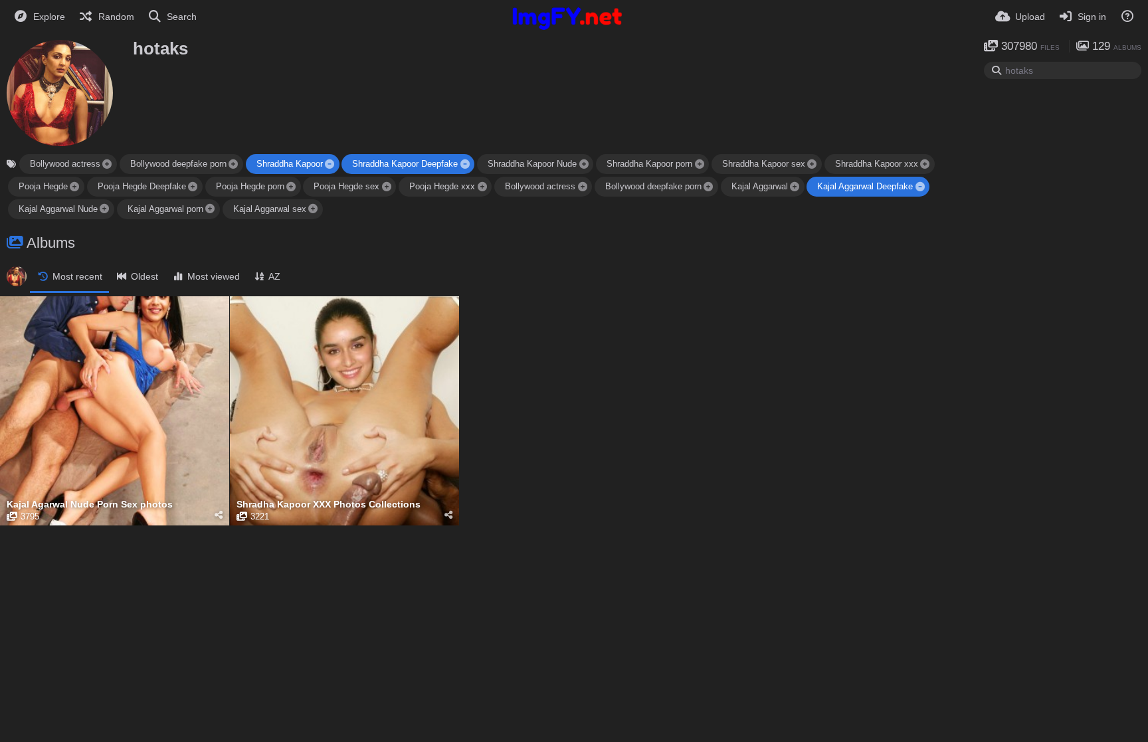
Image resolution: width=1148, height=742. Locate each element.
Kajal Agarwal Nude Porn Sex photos (90, 505)
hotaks (160, 48)
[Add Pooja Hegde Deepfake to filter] (193, 186)
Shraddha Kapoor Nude (532, 164)
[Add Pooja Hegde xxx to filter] (482, 186)
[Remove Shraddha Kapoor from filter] (329, 164)
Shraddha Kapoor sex (763, 164)
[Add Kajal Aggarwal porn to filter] (210, 209)
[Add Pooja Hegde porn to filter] (291, 186)
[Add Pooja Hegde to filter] (74, 186)
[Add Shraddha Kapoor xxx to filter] (925, 164)
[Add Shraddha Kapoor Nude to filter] (584, 164)
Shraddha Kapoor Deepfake (405, 164)
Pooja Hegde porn (250, 186)
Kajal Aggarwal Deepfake (865, 186)
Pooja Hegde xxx (442, 186)
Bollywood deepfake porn (178, 164)
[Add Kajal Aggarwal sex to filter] (313, 209)
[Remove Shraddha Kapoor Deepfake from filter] (465, 164)
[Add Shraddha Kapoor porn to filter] (699, 164)
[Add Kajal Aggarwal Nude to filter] (104, 209)
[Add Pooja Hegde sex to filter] (387, 186)
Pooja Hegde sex (346, 186)
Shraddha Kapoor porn (649, 164)
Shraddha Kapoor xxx (876, 164)
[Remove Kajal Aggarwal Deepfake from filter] (920, 186)
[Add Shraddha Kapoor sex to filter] (812, 164)
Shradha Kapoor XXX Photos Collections (329, 505)
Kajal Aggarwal (759, 186)
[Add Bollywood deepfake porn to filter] (233, 164)
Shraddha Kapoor (289, 164)
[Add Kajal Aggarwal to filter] (795, 186)
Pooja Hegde (43, 186)
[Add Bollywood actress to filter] (107, 164)
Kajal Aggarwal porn (165, 209)
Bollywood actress (65, 164)
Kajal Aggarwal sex (269, 209)
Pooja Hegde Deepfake (142, 186)
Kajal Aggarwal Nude (58, 209)
